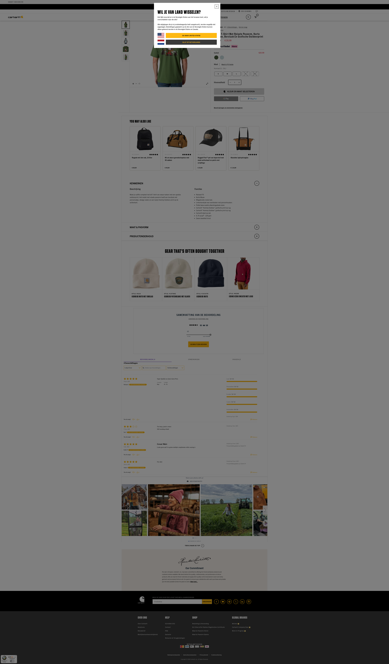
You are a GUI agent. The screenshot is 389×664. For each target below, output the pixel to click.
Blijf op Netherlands (191, 42)
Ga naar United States (191, 35)
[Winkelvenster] (216, 6)
